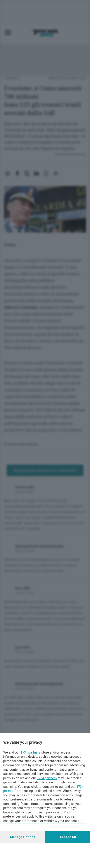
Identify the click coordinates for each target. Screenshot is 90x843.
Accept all (67, 837)
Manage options (22, 837)
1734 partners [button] (30, 752)
